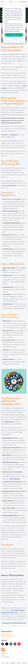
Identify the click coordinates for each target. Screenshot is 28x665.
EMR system (14, 134)
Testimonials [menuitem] (12, 663)
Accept (14, 34)
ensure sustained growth (9, 185)
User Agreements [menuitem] (5, 656)
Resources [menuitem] (19, 663)
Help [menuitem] (11, 1)
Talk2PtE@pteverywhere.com (8, 636)
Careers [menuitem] (3, 655)
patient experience (15, 478)
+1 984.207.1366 (8, 634)
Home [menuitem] (3, 663)
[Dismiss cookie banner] (22, 6)
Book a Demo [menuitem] (4, 653)
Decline (14, 38)
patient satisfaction (9, 421)
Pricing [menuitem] (7, 663)
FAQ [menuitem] (2, 1)
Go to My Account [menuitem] (23, 1)
